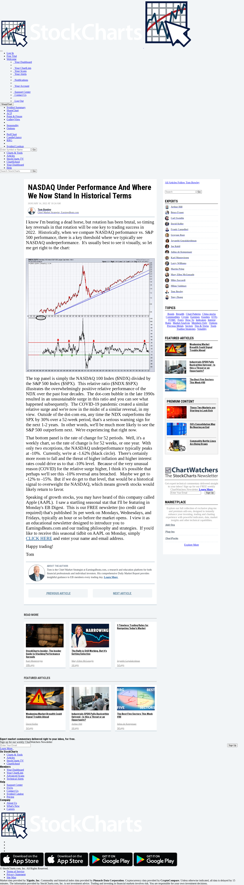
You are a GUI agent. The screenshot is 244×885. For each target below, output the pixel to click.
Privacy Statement (16, 874)
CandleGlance (14, 137)
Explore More (191, 544)
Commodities (173, 317)
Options (11, 128)
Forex (181, 320)
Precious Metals (175, 326)
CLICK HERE (39, 538)
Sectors (189, 326)
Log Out (18, 101)
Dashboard (15, 164)
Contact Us (19, 95)
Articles (11, 155)
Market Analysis (181, 323)
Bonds (170, 314)
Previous (58, 593)
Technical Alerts (15, 778)
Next (122, 593)
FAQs (10, 787)
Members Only (199, 323)
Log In (10, 53)
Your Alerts (20, 74)
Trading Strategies (186, 329)
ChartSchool (13, 161)
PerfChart (12, 134)
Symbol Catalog (15, 793)
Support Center (22, 92)
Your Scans (20, 71)
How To (189, 320)
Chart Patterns (193, 314)
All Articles (171, 182)
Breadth (180, 314)
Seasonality (13, 125)
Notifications (20, 80)
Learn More (111, 577)
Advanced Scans (15, 775)
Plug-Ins (170, 531)
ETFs (214, 317)
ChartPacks (171, 538)
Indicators (201, 320)
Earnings (195, 317)
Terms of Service (15, 871)
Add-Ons (170, 524)
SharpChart (6, 104)
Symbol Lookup (15, 146)
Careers (11, 809)
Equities (205, 317)
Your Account (21, 86)
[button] (11, 59)
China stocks (209, 314)
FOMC (172, 320)
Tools (213, 326)
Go (34, 149)
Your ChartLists (22, 68)
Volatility (202, 329)
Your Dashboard (22, 62)
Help (9, 167)
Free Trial (12, 56)
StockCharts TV (15, 158)
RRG (9, 140)
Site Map (11, 877)
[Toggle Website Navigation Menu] (1, 51)
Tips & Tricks (202, 326)
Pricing (10, 796)
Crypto (185, 317)
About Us (12, 803)
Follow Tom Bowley (189, 182)
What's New (13, 806)
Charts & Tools (15, 152)
